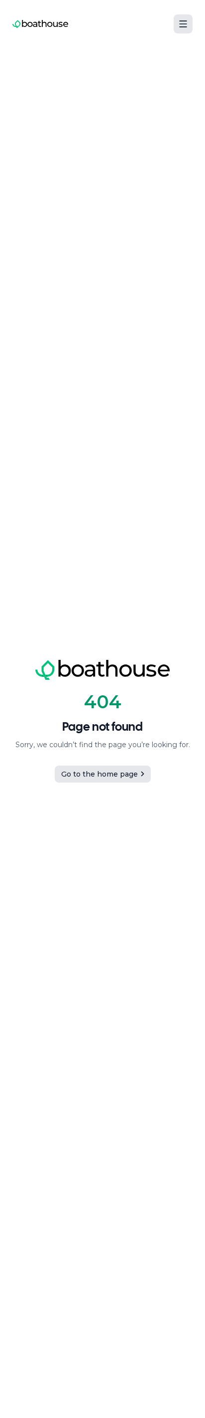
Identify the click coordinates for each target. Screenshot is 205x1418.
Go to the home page (99, 774)
